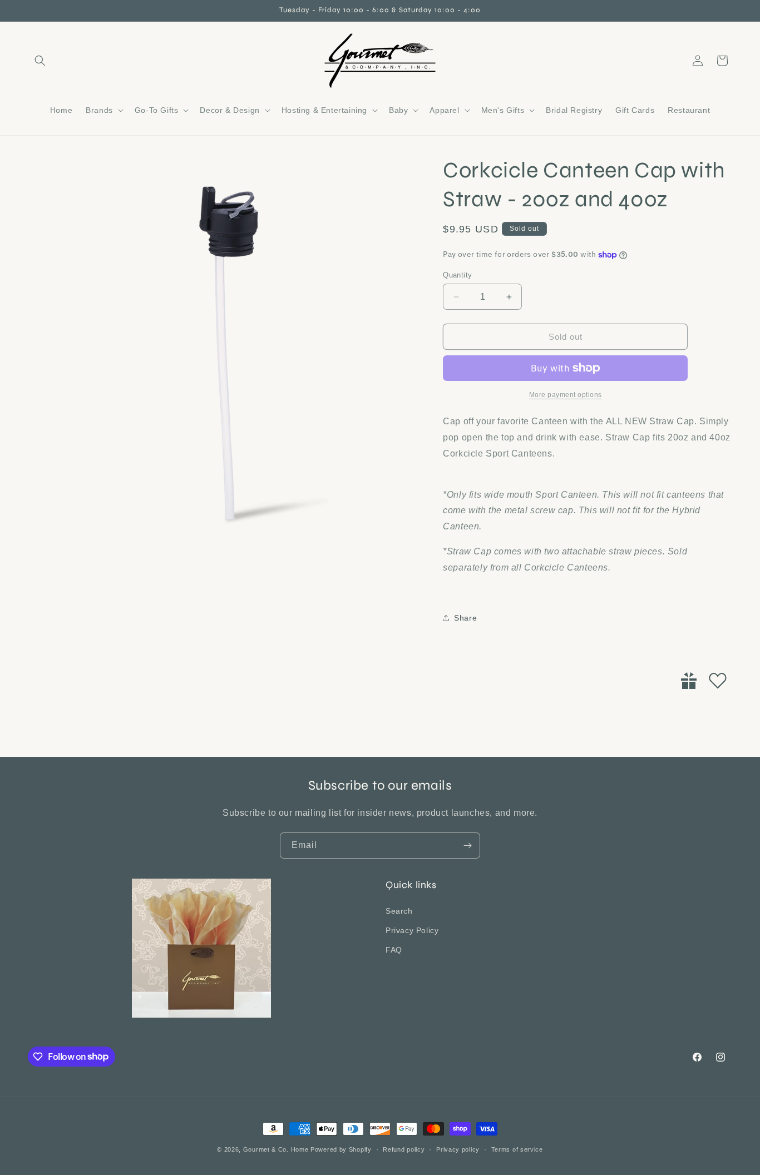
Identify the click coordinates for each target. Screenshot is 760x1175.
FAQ (394, 949)
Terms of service (517, 1149)
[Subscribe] (467, 845)
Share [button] (465, 617)
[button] (40, 60)
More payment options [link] (565, 395)
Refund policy (404, 1149)
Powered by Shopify (341, 1149)
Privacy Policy (412, 929)
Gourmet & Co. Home (276, 1149)
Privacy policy (458, 1149)
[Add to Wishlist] (718, 681)
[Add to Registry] (689, 681)
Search (399, 910)
